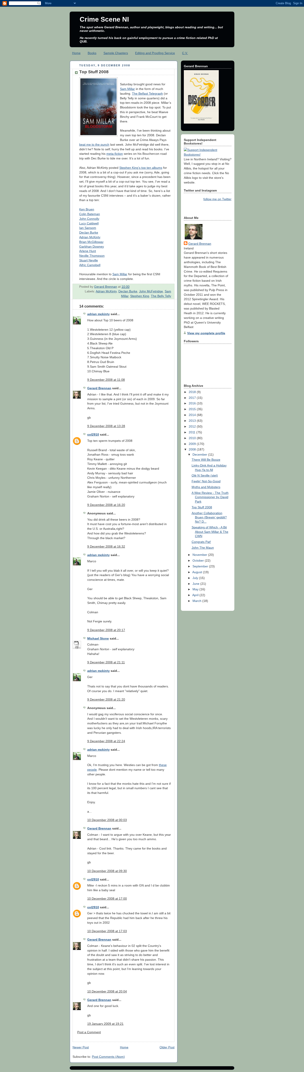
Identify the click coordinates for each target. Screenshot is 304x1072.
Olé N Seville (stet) (205, 475)
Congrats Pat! (201, 542)
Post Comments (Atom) (108, 1056)
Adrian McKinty (89, 237)
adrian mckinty (98, 314)
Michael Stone (98, 638)
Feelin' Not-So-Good (206, 481)
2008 (193, 449)
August (197, 572)
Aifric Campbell (89, 265)
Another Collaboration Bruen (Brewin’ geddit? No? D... (209, 517)
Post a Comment (89, 1032)
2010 (193, 438)
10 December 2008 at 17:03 (107, 931)
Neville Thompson (92, 255)
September (201, 566)
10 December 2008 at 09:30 (107, 871)
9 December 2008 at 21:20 (106, 699)
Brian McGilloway (91, 242)
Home (76, 53)
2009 (193, 444)
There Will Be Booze (206, 459)
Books (92, 53)
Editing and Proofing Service (155, 53)
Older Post (167, 1047)
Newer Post (81, 1047)
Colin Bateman (89, 214)
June (196, 583)
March (197, 601)
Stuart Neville (88, 260)
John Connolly (89, 218)
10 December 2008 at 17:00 (107, 898)
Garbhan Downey (91, 246)
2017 (193, 397)
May (196, 589)
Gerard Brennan (99, 388)
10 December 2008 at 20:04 (107, 991)
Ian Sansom (87, 228)
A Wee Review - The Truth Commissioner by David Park (210, 497)
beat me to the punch (94, 144)
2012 (193, 426)
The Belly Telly (161, 296)
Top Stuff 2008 (202, 507)
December (200, 454)
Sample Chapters (115, 53)
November (200, 554)
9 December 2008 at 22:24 (106, 741)
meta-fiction (114, 153)
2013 (193, 420)
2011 (192, 432)
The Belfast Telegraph (147, 93)
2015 (193, 409)
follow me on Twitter (217, 199)
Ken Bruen (86, 209)
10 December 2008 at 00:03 (107, 820)
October (199, 560)
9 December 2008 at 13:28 (106, 426)
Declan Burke (88, 232)
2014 (193, 415)
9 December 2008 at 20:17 (106, 630)
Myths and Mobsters (206, 487)
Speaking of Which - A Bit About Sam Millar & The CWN (210, 532)
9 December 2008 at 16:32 (106, 546)
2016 (193, 403)
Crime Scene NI (104, 19)
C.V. (185, 53)
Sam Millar (127, 89)
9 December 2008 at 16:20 (106, 505)
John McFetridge (151, 291)
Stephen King (139, 296)
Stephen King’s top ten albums (140, 167)
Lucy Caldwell (89, 223)
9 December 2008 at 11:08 (106, 379)
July (196, 578)
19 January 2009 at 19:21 (105, 1023)
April (195, 595)
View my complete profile (206, 333)
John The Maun (203, 547)
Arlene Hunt (87, 251)
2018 (193, 392)
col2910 (93, 434)
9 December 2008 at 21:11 (106, 662)
